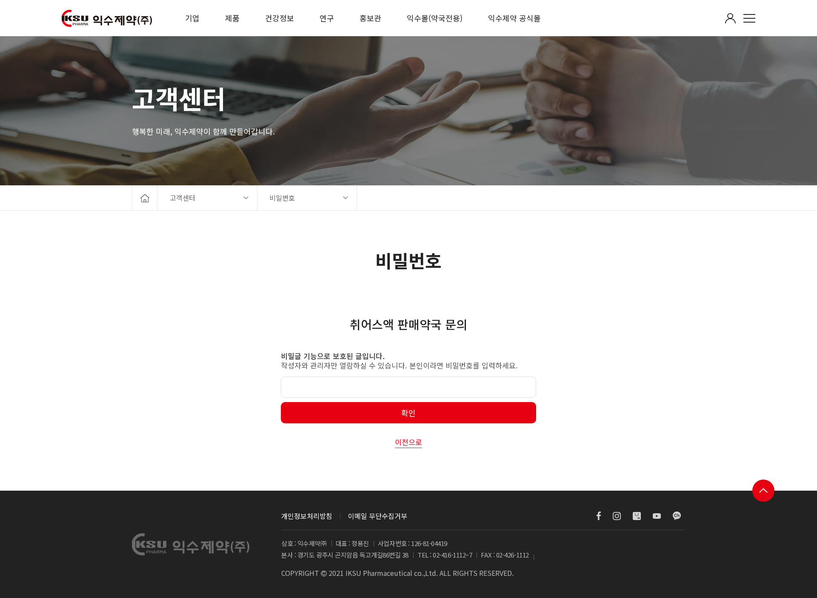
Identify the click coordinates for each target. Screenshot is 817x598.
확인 (408, 412)
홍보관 (370, 17)
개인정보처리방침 (306, 516)
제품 (232, 17)
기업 (192, 17)
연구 (327, 17)
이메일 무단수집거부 (377, 516)
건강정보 (279, 17)
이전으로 (408, 442)
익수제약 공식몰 (514, 17)
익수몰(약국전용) (435, 17)
